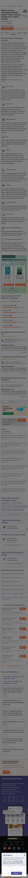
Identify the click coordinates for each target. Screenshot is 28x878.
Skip (8, 873)
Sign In (16, 873)
